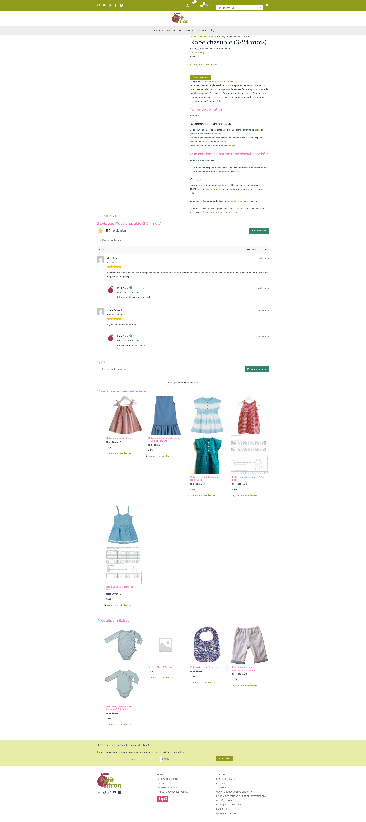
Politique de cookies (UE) (229, 805)
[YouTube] (104, 5)
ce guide (233, 145)
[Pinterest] (110, 5)
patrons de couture (224, 81)
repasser (253, 89)
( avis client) (197, 52)
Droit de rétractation (227, 813)
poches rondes (238, 201)
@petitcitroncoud (214, 189)
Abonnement (224, 758)
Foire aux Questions (167, 779)
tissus (257, 130)
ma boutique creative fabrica (172, 792)
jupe (224, 130)
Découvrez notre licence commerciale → (220, 212)
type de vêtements (207, 36)
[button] (267, 5)
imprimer (224, 171)
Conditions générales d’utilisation (234, 792)
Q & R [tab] (115, 216)
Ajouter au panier (200, 77)
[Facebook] (115, 5)
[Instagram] (98, 5)
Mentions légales (225, 779)
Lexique (161, 783)
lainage (218, 133)
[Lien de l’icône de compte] (187, 5)
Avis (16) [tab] (108, 216)
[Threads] (121, 5)
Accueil (193, 36)
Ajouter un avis (259, 230)
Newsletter (163, 775)
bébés (211, 81)
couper (223, 141)
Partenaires (222, 809)
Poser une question (257, 369)
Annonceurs (222, 787)
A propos (221, 775)
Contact (220, 783)
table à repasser (201, 93)
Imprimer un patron (167, 787)
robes (221, 36)
